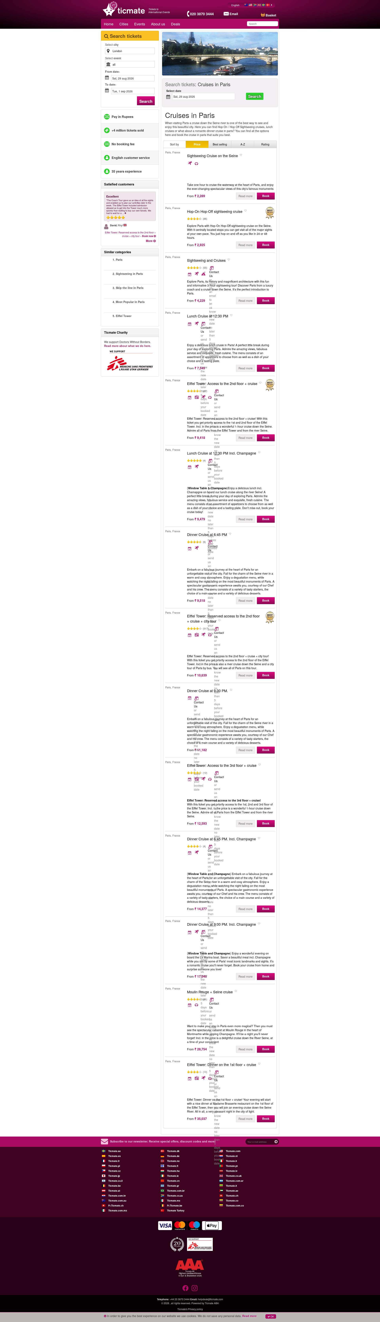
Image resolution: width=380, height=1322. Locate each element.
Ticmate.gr (173, 1185)
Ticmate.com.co (235, 1205)
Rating (265, 144)
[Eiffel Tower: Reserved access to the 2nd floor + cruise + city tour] (270, 617)
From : (112, 72)
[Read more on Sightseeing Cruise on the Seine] (193, 163)
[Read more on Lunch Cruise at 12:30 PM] (193, 323)
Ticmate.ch (232, 1195)
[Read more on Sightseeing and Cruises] (212, 268)
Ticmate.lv (232, 1171)
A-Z (242, 144)
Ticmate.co (232, 1200)
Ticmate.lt (231, 1185)
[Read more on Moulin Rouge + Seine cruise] (212, 999)
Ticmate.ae (232, 1190)
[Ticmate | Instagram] (195, 1288)
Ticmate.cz (114, 1171)
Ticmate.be (114, 1185)
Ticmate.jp (114, 1176)
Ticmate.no (173, 1161)
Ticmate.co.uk (234, 1176)
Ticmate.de (173, 1156)
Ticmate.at (114, 1190)
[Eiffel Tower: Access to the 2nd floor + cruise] (270, 385)
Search (145, 101)
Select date (173, 91)
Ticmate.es (114, 1156)
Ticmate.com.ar (234, 1181)
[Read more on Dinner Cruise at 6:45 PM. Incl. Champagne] (211, 846)
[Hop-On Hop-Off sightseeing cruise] (270, 213)
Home (108, 23)
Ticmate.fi (172, 1166)
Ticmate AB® (212, 1303)
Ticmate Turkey (175, 1210)
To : (110, 84)
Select (112, 45)
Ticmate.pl (114, 1166)
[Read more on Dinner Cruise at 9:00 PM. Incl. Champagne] (193, 932)
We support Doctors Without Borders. (127, 344)
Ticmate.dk (173, 1151)
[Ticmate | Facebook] (185, 1288)
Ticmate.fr (114, 1161)
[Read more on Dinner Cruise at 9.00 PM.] (190, 698)
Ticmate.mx (173, 1200)
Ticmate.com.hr (117, 1195)
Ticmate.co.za (175, 1195)
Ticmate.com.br (176, 1190)
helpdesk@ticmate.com (210, 1299)
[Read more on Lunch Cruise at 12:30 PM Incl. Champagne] (211, 461)
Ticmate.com (233, 1151)
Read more (245, 196)
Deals (175, 23)
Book (265, 196)
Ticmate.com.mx (117, 1210)
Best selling (220, 144)
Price (197, 144)
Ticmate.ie (173, 1176)
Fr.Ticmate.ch (116, 1205)
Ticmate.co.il (115, 1181)
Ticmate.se (114, 1151)
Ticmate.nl (232, 1156)
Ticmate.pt (232, 1166)
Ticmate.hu (173, 1171)
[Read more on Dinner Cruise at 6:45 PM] (211, 542)
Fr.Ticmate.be (174, 1205)
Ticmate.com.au (117, 1200)
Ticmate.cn (173, 1181)
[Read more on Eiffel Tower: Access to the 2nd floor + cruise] (217, 391)
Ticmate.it (231, 1161)
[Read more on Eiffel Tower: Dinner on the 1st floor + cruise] (217, 1072)
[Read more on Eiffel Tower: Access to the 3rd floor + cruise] (217, 773)
